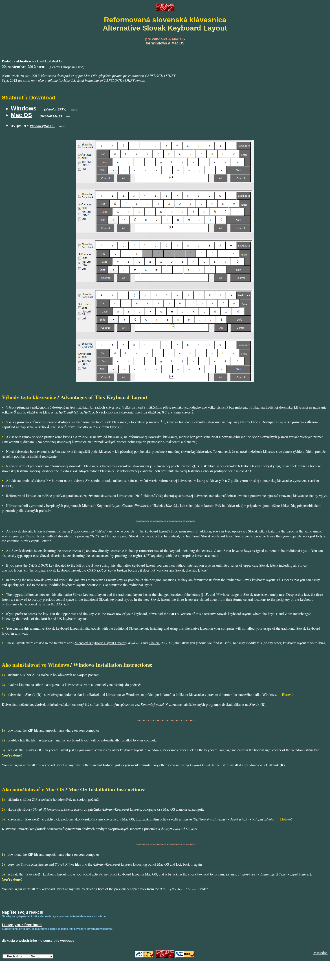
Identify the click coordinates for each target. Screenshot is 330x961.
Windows (23, 108)
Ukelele (157, 505)
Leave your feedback (22, 925)
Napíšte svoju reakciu (22, 912)
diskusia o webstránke (19, 940)
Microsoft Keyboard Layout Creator (107, 505)
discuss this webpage (57, 940)
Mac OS (21, 115)
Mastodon (320, 952)
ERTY (61, 109)
